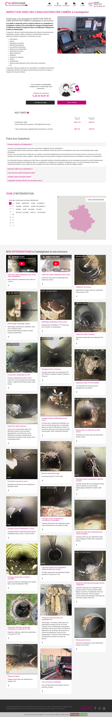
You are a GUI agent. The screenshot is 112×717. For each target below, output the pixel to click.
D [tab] (13, 206)
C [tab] (10, 206)
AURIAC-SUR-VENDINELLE (38, 206)
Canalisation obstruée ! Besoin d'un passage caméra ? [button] (25, 180)
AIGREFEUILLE (25, 203)
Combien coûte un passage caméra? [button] (19, 177)
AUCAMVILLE (41, 203)
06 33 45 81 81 (41, 96)
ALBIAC (33, 203)
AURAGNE (18, 206)
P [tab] (10, 220)
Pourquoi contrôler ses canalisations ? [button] (20, 144)
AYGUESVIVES (42, 212)
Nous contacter (72, 102)
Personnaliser (74, 714)
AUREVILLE (26, 206)
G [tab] (10, 212)
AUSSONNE (31, 209)
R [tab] (10, 223)
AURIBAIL (18, 209)
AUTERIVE (39, 209)
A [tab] (10, 203)
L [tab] (10, 214)
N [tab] (10, 217)
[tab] (56, 144)
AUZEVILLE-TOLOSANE (22, 212)
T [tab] (10, 226)
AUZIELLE (33, 212)
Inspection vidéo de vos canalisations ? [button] (20, 169)
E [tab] (10, 209)
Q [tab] (13, 220)
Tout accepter (83, 714)
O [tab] (13, 217)
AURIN (24, 209)
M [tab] (13, 214)
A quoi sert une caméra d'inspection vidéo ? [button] (22, 173)
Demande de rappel (40, 102)
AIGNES (18, 203)
